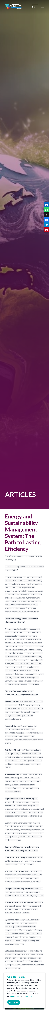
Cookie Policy (15, 996)
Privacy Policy (29, 996)
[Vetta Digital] (13, 8)
